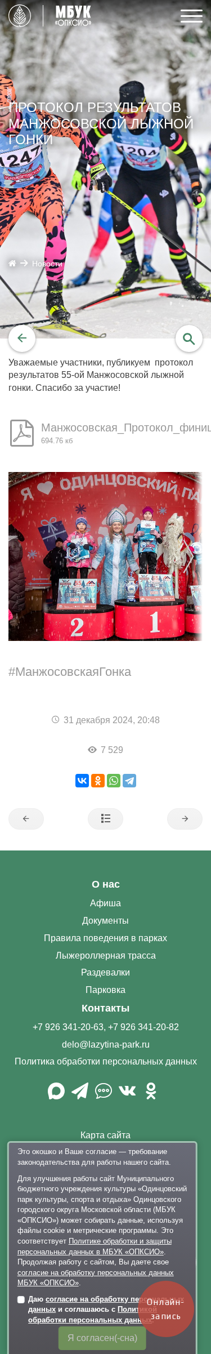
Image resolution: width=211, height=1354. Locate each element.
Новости (47, 264)
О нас (106, 884)
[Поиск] (189, 338)
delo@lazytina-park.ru (106, 1044)
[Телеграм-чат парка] (103, 1095)
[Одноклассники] (98, 780)
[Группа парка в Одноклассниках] (150, 1095)
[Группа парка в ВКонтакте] (127, 1095)
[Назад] (21, 338)
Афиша (105, 903)
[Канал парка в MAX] (56, 1095)
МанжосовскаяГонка (73, 672)
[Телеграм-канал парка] (79, 1095)
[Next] (198, 556)
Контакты (105, 1008)
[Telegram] (129, 780)
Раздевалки (105, 972)
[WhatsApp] (113, 780)
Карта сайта (105, 1135)
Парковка (105, 990)
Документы (105, 920)
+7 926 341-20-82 (143, 1027)
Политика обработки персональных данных (106, 1061)
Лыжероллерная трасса (106, 955)
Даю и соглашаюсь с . (106, 1309)
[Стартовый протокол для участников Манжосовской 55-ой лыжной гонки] (26, 819)
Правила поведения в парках (105, 938)
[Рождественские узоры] (185, 819)
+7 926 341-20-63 (68, 1027)
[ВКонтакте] (82, 780)
